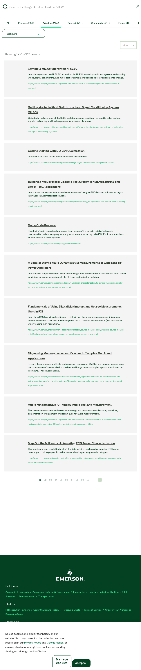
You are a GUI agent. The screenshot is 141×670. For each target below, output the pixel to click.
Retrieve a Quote (71, 609)
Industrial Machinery (110, 592)
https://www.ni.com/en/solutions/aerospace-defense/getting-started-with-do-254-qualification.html (71, 162)
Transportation (46, 596)
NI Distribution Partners (18, 609)
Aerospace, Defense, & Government (51, 592)
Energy (92, 592)
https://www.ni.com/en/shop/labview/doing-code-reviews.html (54, 243)
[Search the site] (5, 7)
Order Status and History (46, 609)
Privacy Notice (32, 642)
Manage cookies (62, 661)
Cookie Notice (55, 642)
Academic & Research (17, 592)
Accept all (81, 663)
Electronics (79, 592)
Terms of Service (93, 609)
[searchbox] (70, 6)
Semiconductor (27, 596)
